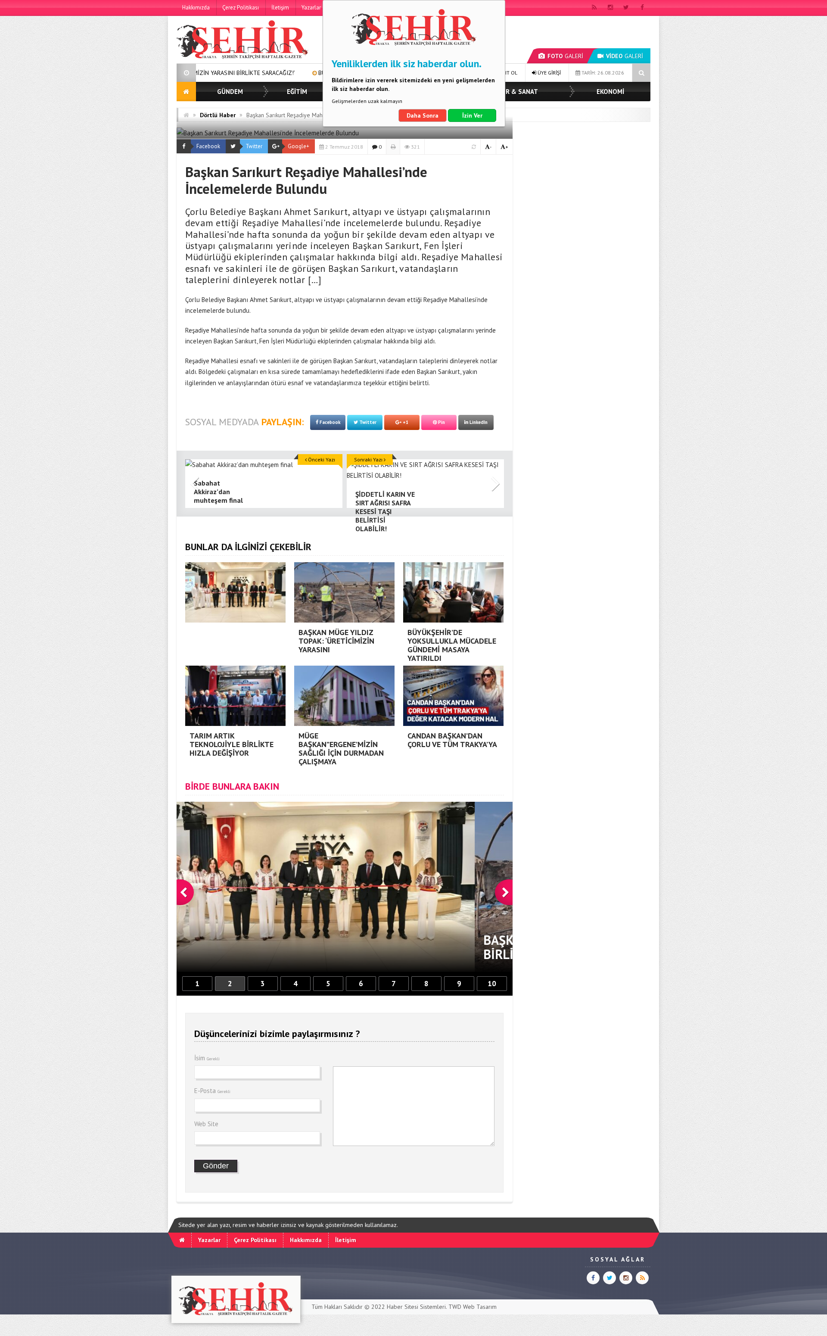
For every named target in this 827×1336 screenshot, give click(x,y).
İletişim (280, 7)
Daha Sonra (422, 115)
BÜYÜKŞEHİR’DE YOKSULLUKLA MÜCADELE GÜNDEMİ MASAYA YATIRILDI (318, 73)
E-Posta (212, 1091)
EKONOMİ (610, 91)
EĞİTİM (297, 91)
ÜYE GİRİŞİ (548, 72)
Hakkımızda (196, 7)
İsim (207, 1058)
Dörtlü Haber (218, 115)
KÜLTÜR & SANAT (512, 91)
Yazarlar (311, 7)
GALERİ (565, 56)
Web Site (206, 1124)
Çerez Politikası (240, 7)
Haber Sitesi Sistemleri (416, 1307)
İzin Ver (472, 115)
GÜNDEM (230, 91)
